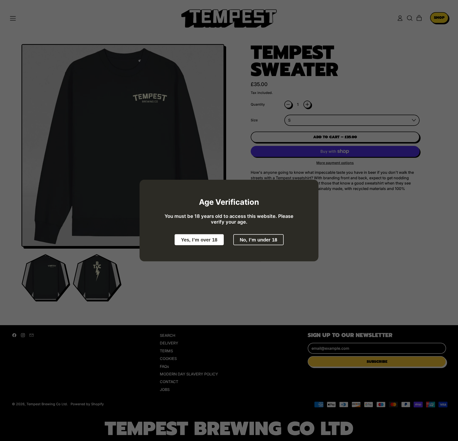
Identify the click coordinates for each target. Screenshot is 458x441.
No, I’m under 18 (258, 239)
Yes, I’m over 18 (199, 239)
